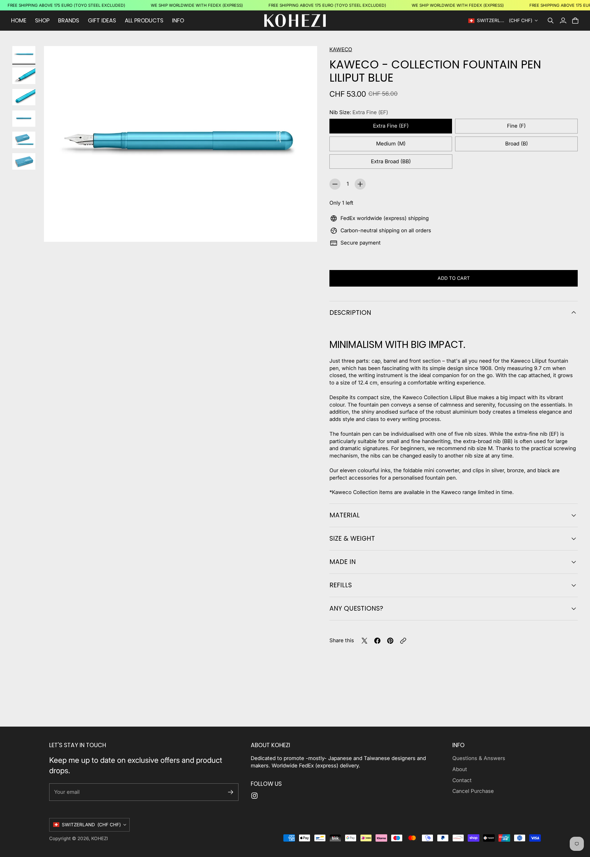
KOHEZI (99, 838)
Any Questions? (356, 608)
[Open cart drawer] (575, 20)
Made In (342, 561)
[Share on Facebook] (377, 640)
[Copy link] (403, 640)
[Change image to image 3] (23, 97)
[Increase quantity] (360, 184)
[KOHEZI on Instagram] (254, 795)
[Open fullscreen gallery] (305, 230)
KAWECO (340, 49)
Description (350, 312)
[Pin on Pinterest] (390, 640)
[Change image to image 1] (23, 54)
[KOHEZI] (295, 20)
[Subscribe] (231, 792)
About (459, 769)
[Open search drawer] (551, 20)
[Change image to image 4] (23, 118)
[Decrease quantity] (334, 184)
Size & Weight (352, 538)
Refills (340, 585)
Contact (462, 780)
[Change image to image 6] (23, 161)
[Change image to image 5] (23, 140)
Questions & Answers (478, 758)
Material (344, 515)
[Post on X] (364, 640)
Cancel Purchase (473, 791)
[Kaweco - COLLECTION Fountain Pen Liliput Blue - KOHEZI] (180, 143)
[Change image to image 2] (23, 76)
